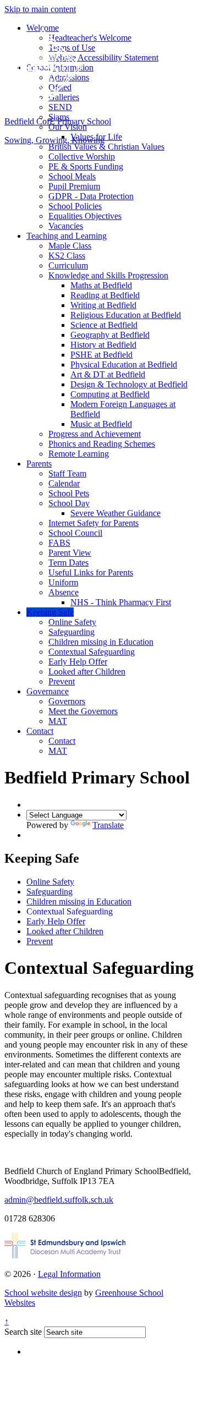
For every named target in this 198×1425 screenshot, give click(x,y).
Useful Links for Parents (90, 572)
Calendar (64, 483)
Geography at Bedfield (110, 334)
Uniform (63, 582)
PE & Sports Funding (85, 166)
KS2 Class (66, 255)
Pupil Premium (74, 186)
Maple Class (69, 245)
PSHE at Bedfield (101, 354)
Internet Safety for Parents (93, 523)
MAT (57, 721)
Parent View (69, 552)
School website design (43, 1292)
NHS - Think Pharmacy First (120, 602)
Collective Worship (81, 156)
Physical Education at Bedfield (123, 364)
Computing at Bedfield (110, 394)
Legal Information (69, 1274)
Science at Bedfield (104, 325)
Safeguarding (71, 632)
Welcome (42, 27)
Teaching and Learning (66, 235)
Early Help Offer (77, 661)
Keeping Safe (50, 612)
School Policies (75, 206)
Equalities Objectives (85, 216)
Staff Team (67, 473)
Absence (63, 592)
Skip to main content (40, 9)
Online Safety (72, 622)
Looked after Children (86, 671)
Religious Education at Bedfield (125, 315)
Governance (47, 691)
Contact (39, 731)
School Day (69, 503)
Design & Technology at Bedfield (129, 384)
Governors (66, 701)
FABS (59, 542)
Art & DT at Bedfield (107, 374)
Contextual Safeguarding (91, 651)
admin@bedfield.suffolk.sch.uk (58, 1199)
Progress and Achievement (94, 434)
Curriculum (68, 265)
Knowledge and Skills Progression (108, 275)
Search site (23, 1331)
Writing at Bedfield (103, 305)
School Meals (72, 176)
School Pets (68, 493)
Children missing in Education (100, 641)
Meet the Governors (83, 711)
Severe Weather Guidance (115, 513)
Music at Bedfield (101, 424)
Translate (108, 825)
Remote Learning (78, 453)
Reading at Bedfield (105, 295)
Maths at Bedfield (101, 285)
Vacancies (65, 226)
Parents (39, 463)
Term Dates (68, 562)
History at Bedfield (103, 344)
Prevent (61, 681)
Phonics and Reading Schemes (101, 443)
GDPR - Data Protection (91, 196)
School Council (75, 533)
